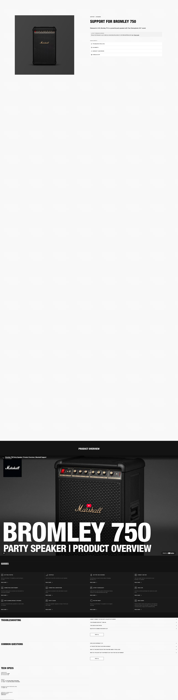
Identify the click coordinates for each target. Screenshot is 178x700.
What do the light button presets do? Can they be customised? (107, 652)
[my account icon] (170, 6)
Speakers (98, 16)
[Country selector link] (174, 3)
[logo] (5, 5)
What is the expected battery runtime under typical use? (105, 649)
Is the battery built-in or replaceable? (100, 646)
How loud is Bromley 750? (96, 643)
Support (164, 6)
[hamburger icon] (174, 6)
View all (97, 634)
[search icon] (168, 6)
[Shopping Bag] (172, 6)
